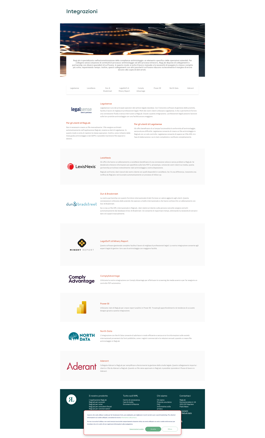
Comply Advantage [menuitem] (141, 89)
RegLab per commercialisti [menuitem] (99, 409)
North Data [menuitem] (174, 88)
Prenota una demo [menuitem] (164, 402)
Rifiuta (170, 429)
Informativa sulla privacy (128, 417)
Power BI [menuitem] (157, 88)
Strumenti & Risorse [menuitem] (131, 404)
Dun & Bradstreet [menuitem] (107, 89)
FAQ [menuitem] (158, 404)
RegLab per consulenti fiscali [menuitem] (100, 407)
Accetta (153, 429)
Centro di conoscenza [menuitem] (131, 400)
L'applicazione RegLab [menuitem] (98, 400)
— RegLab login (186, 413)
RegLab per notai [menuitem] (95, 404)
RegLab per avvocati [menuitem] (97, 402)
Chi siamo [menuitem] (160, 400)
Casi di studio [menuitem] (128, 402)
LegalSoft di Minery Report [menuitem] (124, 89)
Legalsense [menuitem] (74, 88)
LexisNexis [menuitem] (91, 88)
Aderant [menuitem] (190, 88)
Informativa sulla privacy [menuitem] (164, 408)
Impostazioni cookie (137, 429)
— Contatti (184, 411)
